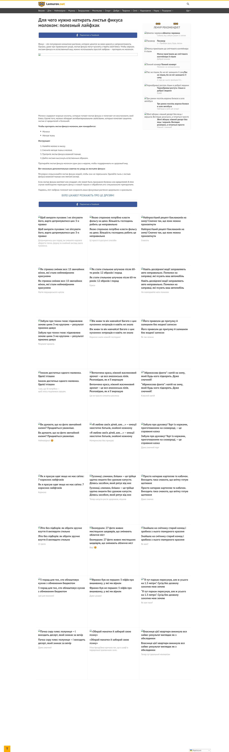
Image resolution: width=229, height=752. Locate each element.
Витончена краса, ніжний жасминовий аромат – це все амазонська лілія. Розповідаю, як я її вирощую (112, 388)
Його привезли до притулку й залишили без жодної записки (164, 330)
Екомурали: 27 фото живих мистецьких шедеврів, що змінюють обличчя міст (113, 541)
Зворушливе (83, 10)
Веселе (41, 10)
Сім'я (135, 10)
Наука (156, 10)
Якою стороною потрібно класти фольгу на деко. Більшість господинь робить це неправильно (113, 232)
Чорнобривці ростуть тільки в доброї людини (171, 89)
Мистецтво (97, 10)
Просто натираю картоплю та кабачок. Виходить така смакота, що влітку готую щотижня (164, 491)
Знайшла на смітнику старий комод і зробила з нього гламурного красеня (162, 537)
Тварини (126, 10)
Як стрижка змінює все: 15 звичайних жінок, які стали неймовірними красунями (60, 284)
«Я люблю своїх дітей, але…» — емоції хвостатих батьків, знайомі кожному (112, 434)
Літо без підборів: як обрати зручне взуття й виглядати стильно (59, 537)
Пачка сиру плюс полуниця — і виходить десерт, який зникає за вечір (61, 641)
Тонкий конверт (168, 64)
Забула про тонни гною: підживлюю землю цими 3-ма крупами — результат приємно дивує (61, 336)
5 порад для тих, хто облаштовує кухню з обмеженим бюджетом (61, 589)
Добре (116, 10)
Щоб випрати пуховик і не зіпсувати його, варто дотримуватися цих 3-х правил (59, 232)
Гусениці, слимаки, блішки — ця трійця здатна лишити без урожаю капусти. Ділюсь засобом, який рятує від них (112, 491)
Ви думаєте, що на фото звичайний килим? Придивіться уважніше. (58, 434)
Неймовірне (59, 10)
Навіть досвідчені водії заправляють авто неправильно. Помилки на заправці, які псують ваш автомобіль (162, 284)
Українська (196, 750)
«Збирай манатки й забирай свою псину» (109, 641)
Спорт (108, 10)
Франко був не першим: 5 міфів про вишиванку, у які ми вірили (111, 589)
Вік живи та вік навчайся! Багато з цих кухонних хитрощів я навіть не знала (112, 330)
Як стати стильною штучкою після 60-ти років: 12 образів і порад (113, 279)
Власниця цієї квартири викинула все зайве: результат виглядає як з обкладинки (163, 646)
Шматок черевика (171, 33)
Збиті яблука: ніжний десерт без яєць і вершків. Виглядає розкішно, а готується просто (172, 122)
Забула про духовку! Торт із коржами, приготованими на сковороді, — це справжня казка (163, 439)
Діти (49, 10)
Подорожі (166, 10)
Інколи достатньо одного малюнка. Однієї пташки (58, 382)
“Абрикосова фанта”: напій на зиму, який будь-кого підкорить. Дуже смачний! (162, 388)
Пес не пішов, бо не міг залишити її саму (172, 75)
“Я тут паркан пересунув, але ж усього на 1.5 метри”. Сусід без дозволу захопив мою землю (163, 595)
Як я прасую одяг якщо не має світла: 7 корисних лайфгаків (61, 486)
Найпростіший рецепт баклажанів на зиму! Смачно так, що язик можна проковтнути (162, 232)
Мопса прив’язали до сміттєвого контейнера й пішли (172, 55)
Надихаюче (145, 10)
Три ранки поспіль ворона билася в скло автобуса (173, 105)
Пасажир (161, 40)
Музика (71, 10)
